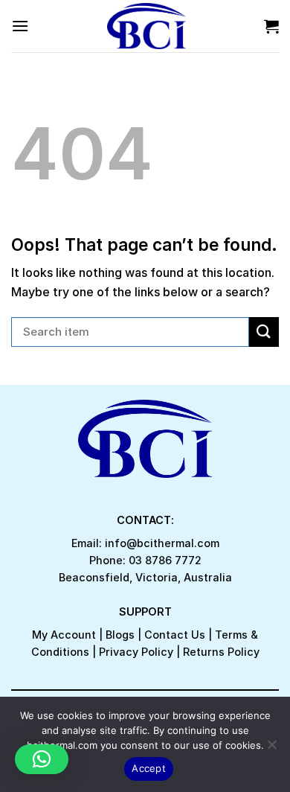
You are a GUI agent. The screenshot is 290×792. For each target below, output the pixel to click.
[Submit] (264, 331)
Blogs (120, 634)
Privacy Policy (136, 651)
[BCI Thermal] (146, 26)
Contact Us (174, 634)
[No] (271, 749)
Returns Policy (221, 651)
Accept (149, 768)
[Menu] (20, 25)
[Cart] (271, 26)
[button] (41, 759)
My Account (64, 634)
